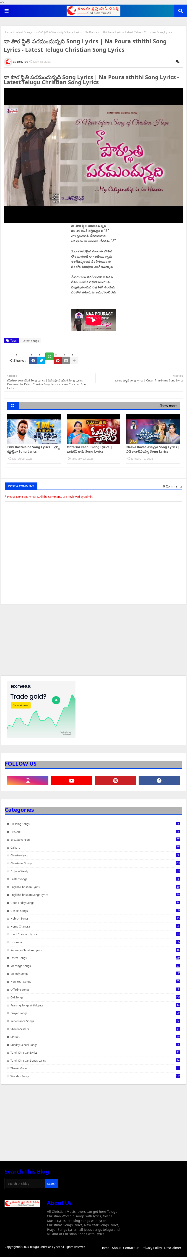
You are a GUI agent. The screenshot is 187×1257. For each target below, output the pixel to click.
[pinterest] (115, 780)
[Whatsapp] (49, 356)
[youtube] (71, 780)
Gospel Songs (95, 911)
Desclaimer (172, 1248)
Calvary (94, 847)
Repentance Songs (94, 1021)
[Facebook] (33, 360)
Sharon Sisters (94, 1029)
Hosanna (95, 942)
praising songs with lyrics (94, 1005)
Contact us (131, 1248)
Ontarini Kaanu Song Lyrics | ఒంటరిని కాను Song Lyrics (89, 449)
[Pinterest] (58, 360)
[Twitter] (41, 360)
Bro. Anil (94, 832)
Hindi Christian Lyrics (94, 934)
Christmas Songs (95, 863)
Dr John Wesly (94, 871)
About (116, 1248)
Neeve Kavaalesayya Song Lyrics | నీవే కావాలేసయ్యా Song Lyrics (153, 449)
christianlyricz (94, 855)
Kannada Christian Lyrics (94, 950)
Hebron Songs (94, 918)
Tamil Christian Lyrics (94, 1052)
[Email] (66, 360)
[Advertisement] (93, 642)
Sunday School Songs (94, 1045)
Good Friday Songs (94, 903)
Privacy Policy (152, 1248)
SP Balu (94, 1037)
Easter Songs (94, 879)
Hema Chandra (94, 926)
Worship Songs (95, 1076)
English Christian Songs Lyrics (94, 895)
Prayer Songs (94, 1013)
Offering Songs (94, 989)
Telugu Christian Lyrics (45, 1247)
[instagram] (28, 780)
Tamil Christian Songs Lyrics (94, 1060)
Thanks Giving (94, 1068)
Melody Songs (95, 974)
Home (8, 32)
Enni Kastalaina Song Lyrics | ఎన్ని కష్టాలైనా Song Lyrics (33, 449)
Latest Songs (23, 32)
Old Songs (95, 997)
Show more (168, 405)
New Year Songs (94, 982)
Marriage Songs (94, 966)
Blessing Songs (94, 824)
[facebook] (159, 780)
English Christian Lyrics (94, 887)
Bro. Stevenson (94, 839)
